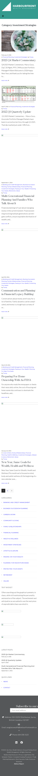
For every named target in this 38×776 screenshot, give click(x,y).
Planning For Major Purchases (16, 563)
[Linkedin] (16, 742)
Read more (4, 80)
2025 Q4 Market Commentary (18, 60)
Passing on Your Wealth (22, 188)
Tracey (31, 57)
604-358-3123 (23, 735)
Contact (6, 687)
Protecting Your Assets (13, 569)
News (5, 681)
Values (18, 191)
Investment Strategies (20, 57)
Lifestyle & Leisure (10, 551)
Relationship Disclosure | (11, 755)
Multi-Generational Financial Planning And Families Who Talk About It (17, 200)
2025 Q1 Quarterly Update (16, 112)
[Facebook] (21, 742)
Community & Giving (11, 520)
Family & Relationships (14, 186)
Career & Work (7, 453)
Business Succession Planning (15, 508)
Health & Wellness (12, 455)
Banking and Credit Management (12, 184)
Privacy (21, 755)
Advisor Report (19, 764)
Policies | (11, 757)
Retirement (12, 191)
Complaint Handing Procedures (23, 757)
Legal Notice (27, 755)
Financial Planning (8, 57)
